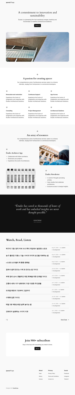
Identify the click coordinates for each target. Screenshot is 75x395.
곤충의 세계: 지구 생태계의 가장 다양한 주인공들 (23, 283)
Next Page (65, 319)
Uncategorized (56, 249)
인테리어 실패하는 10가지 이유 (17, 311)
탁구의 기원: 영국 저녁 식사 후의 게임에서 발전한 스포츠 (26, 249)
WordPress (15, 388)
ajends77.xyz (10, 2)
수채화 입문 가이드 (13, 297)
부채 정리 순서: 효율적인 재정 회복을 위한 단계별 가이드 (26, 277)
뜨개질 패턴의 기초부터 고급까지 (18, 291)
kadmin (63, 247)
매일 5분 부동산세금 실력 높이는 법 (19, 304)
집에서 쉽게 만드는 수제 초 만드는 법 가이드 (22, 270)
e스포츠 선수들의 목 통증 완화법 (18, 263)
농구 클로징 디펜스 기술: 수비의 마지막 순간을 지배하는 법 (27, 256)
